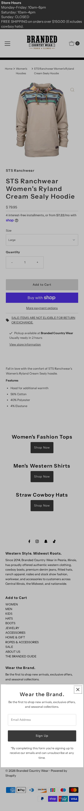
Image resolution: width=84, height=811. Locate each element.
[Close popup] (78, 689)
